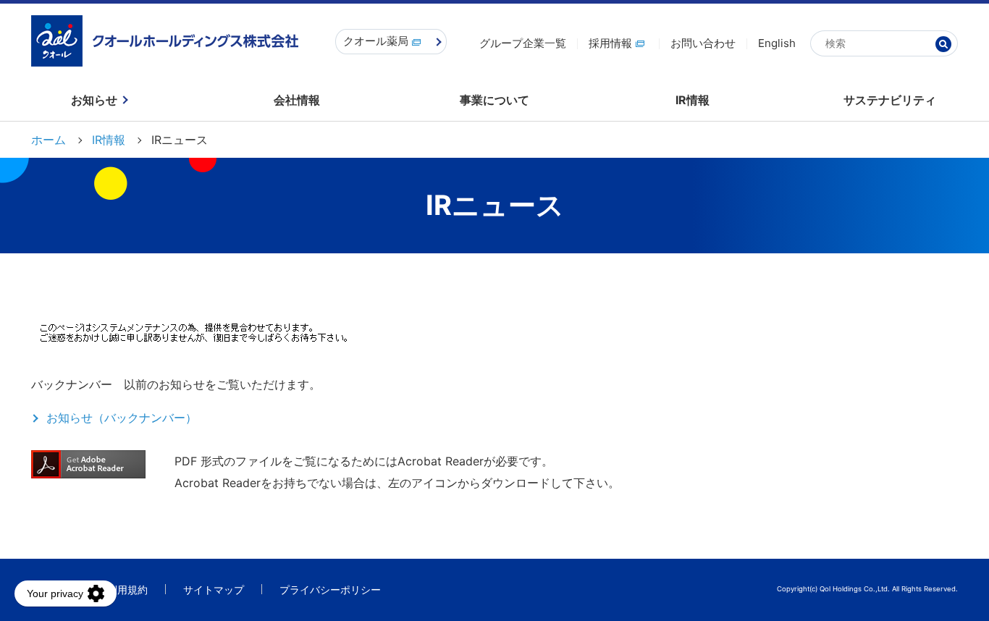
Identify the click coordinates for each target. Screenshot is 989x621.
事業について (494, 100)
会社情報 (297, 100)
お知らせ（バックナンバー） (121, 417)
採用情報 (610, 43)
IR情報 (693, 100)
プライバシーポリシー (330, 589)
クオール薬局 (375, 41)
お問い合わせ (703, 43)
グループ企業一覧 (522, 43)
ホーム (48, 139)
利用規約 (127, 589)
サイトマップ (213, 589)
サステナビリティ (889, 100)
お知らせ (94, 100)
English (777, 43)
